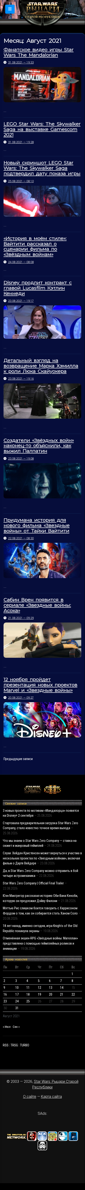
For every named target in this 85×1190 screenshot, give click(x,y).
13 (50, 988)
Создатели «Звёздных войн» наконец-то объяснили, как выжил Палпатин (39, 445)
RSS (5, 1045)
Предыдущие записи (18, 759)
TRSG (14, 1045)
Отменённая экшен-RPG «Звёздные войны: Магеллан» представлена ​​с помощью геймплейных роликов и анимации (40, 943)
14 (61, 988)
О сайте (29, 1096)
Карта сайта (51, 1096)
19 (39, 995)
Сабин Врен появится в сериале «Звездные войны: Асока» (37, 605)
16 (5, 995)
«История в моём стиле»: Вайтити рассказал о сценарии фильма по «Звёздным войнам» (35, 246)
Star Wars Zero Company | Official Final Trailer (33, 883)
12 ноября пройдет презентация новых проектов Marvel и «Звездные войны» (40, 684)
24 (17, 1001)
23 (5, 1001)
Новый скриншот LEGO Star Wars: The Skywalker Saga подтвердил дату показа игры (42, 168)
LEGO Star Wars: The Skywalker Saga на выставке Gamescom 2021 (42, 129)
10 (17, 988)
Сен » (16, 1026)
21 (61, 995)
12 (39, 988)
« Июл (7, 1026)
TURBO (24, 1045)
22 (73, 995)
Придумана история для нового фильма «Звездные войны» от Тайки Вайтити (36, 525)
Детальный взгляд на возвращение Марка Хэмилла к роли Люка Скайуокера (41, 365)
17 (17, 995)
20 (50, 995)
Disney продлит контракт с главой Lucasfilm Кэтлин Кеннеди (38, 288)
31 (17, 1008)
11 (28, 988)
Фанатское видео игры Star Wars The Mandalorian (38, 52)
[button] (10, 9)
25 (28, 1001)
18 (28, 995)
